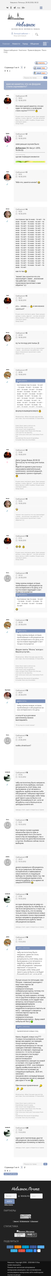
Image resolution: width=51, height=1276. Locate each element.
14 (27, 735)
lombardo (7, 772)
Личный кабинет (21, 33)
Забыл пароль (8, 1205)
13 (27, 690)
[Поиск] (36, 34)
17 (27, 857)
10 (27, 536)
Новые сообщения (11, 50)
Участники (23, 50)
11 (27, 573)
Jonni (7, 95)
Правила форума (34, 50)
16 (27, 820)
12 (27, 620)
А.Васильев (34, 1221)
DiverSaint (7, 690)
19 (27, 937)
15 (27, 772)
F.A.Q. (6, 52)
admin (7, 369)
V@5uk (7, 133)
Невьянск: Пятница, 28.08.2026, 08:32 (24, 2)
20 (27, 1128)
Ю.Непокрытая (24, 1221)
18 (27, 894)
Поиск (44, 50)
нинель (7, 856)
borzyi (7, 209)
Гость (7, 572)
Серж (7, 171)
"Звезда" (16, 1221)
